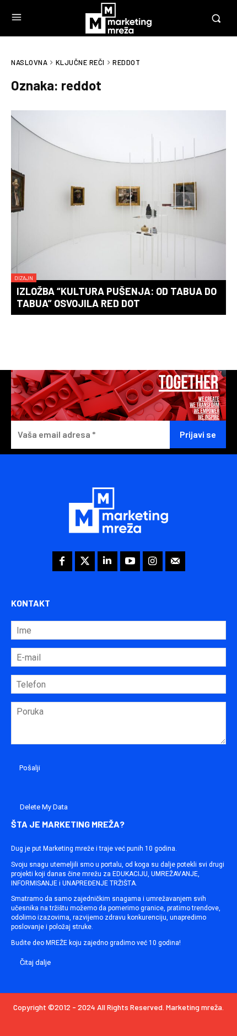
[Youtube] (130, 561)
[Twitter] (85, 561)
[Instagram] (153, 561)
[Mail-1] (175, 561)
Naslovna (29, 62)
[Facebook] (62, 561)
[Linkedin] (107, 561)
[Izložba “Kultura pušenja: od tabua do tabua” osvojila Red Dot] (118, 196)
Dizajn (23, 278)
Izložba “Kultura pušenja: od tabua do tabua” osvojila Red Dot (117, 297)
